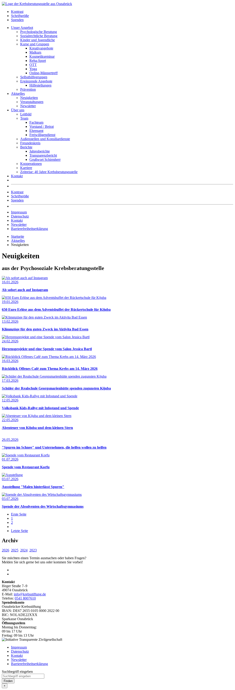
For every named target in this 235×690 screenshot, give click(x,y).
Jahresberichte (39, 151)
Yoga (33, 69)
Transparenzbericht (43, 155)
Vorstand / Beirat (41, 126)
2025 (14, 550)
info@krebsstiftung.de (30, 594)
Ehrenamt (36, 131)
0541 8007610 (25, 598)
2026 (5, 550)
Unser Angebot (22, 28)
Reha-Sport (37, 61)
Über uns (17, 110)
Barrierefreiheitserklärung (29, 229)
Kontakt (17, 176)
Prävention (28, 89)
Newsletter (28, 106)
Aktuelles (18, 93)
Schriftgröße (20, 16)
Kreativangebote (41, 48)
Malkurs (35, 52)
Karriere (26, 168)
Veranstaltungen (31, 102)
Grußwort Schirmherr (45, 159)
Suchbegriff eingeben (17, 672)
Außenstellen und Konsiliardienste (45, 139)
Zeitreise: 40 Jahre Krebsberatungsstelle (49, 172)
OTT (33, 65)
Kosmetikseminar (42, 56)
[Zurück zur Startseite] (37, 4)
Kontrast (17, 12)
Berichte (26, 147)
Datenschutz (20, 216)
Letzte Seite (19, 531)
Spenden (17, 20)
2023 (33, 550)
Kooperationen (31, 164)
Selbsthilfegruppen (33, 77)
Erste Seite (18, 514)
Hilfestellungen (40, 85)
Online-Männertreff (43, 73)
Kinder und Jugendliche (37, 40)
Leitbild (25, 114)
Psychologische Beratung (38, 32)
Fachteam (36, 122)
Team (24, 118)
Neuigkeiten (29, 98)
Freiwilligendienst (42, 135)
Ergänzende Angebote (36, 81)
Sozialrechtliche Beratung (38, 36)
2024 (24, 550)
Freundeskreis (30, 143)
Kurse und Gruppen (34, 44)
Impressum (19, 212)
